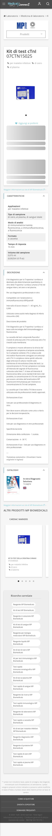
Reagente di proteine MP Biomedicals (23, 746)
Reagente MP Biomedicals (23, 604)
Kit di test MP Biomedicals (23, 610)
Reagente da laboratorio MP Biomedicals (24, 713)
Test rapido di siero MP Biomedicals (22, 755)
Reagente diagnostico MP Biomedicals (23, 738)
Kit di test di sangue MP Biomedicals (22, 625)
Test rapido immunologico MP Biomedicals (25, 704)
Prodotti (24, 34)
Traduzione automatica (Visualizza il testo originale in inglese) (23, 458)
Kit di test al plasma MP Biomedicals (22, 679)
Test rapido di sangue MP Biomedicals (23, 687)
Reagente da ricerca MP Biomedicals (22, 696)
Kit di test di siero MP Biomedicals (21, 651)
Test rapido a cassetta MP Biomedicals (23, 721)
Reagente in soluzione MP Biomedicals (23, 617)
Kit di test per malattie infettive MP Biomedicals (25, 729)
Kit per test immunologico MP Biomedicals (25, 659)
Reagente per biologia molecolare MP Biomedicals (24, 634)
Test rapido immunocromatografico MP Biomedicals (24, 669)
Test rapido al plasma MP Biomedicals (23, 763)
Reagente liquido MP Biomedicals (21, 642)
